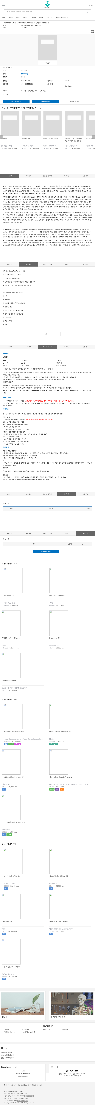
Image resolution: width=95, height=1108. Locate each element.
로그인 (90, 5)
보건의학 (33, 18)
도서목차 (28, 176)
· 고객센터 (25, 1029)
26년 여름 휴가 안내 (7, 1055)
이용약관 (13, 1085)
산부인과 (10, 67)
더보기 (46, 334)
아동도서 (49, 18)
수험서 (41, 18)
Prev (1, 137)
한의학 (25, 18)
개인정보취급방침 (23, 1085)
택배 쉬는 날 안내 (6, 1052)
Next (93, 137)
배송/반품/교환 (47, 176)
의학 (3, 18)
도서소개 (9, 176)
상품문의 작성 (46, 552)
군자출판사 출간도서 (61, 18)
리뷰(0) (66, 176)
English (39, 1085)
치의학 (18, 18)
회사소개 (6, 1085)
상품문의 (85, 176)
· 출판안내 (64, 1029)
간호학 (10, 18)
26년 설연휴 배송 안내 (8, 1058)
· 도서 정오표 (46, 1029)
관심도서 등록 (75, 102)
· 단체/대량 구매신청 (28, 1032)
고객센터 (33, 1085)
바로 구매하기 (16, 102)
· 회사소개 (5, 1029)
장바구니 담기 (45, 102)
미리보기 (47, 63)
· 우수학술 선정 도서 (8, 1032)
